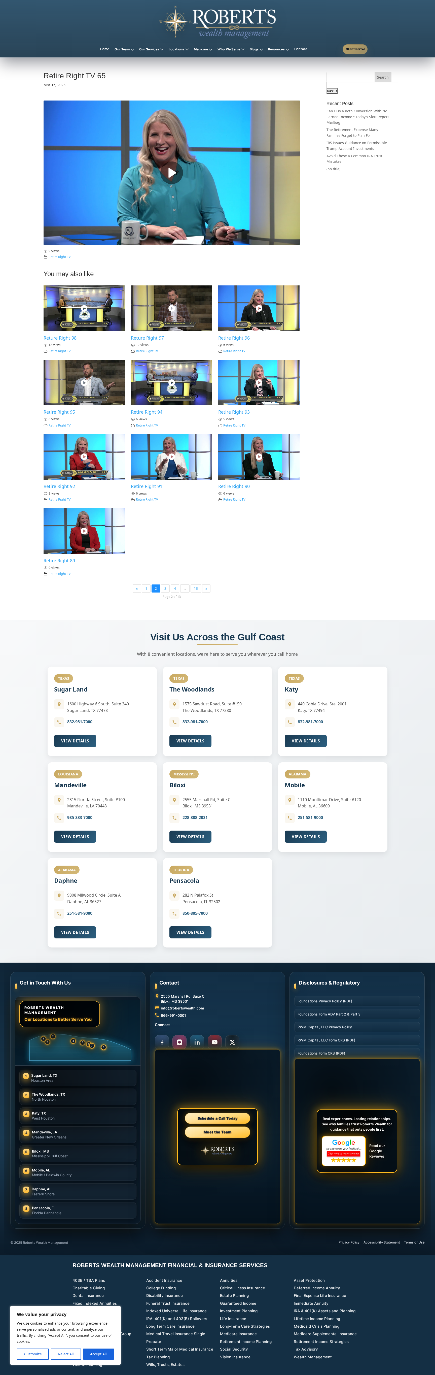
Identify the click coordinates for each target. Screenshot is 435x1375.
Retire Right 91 (146, 486)
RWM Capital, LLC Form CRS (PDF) (326, 1040)
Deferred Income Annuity (317, 1288)
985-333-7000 (79, 817)
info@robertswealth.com (182, 1008)
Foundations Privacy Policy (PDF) (325, 1001)
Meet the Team (217, 1132)
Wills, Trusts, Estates (165, 1364)
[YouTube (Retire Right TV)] (215, 1042)
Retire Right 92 (59, 486)
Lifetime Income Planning (317, 1318)
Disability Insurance (164, 1295)
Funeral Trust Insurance (168, 1303)
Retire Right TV (60, 257)
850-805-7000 (195, 913)
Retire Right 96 (234, 338)
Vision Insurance (235, 1357)
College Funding (161, 1288)
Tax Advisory (306, 1349)
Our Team (122, 49)
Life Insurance (233, 1318)
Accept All (98, 1354)
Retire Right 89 (59, 561)
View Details (75, 740)
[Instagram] (179, 1042)
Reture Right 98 (60, 338)
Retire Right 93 (234, 412)
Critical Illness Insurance (242, 1288)
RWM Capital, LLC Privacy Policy (325, 1027)
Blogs (254, 49)
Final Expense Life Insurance (320, 1295)
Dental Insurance (88, 1295)
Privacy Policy (349, 1242)
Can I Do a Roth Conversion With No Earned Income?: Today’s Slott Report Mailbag (358, 117)
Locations (176, 49)
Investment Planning (239, 1310)
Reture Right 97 (147, 338)
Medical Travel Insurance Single (175, 1333)
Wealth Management (313, 1357)
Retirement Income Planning (246, 1341)
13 (196, 588)
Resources (276, 49)
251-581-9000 (310, 817)
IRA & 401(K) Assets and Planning (324, 1310)
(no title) (333, 169)
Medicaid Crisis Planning (316, 1326)
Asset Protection (309, 1280)
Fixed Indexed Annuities (94, 1303)
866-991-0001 (173, 1015)
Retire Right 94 (146, 412)
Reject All (66, 1354)
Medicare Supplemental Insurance (325, 1333)
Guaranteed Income (238, 1303)
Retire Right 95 (59, 412)
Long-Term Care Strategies (245, 1326)
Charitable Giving (88, 1288)
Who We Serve (229, 49)
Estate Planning (234, 1295)
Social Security (234, 1349)
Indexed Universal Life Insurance (176, 1310)
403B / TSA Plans (88, 1280)
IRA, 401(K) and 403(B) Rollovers (176, 1318)
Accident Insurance (164, 1280)
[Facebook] (162, 1042)
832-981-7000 (79, 722)
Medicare (201, 49)
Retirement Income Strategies (321, 1341)
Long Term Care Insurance (170, 1326)
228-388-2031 (195, 817)
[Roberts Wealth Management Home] (217, 22)
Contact (300, 49)
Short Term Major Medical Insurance (179, 1349)
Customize (33, 1354)
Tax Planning (158, 1357)
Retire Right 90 (234, 486)
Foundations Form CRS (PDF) (321, 1053)
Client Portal (355, 49)
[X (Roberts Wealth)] (232, 1042)
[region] (65, 1335)
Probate (153, 1341)
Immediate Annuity (311, 1303)
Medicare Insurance (238, 1333)
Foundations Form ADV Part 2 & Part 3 (329, 1014)
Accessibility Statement (382, 1242)
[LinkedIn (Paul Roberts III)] (197, 1042)
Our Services (149, 49)
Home (104, 49)
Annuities (228, 1280)
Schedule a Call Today (218, 1118)
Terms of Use (414, 1242)
